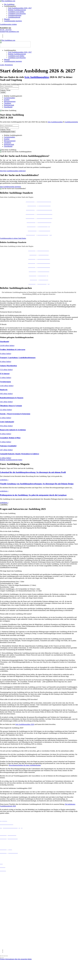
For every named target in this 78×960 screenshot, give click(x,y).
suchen (3, 92)
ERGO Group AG (6, 925)
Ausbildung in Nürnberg (8, 905)
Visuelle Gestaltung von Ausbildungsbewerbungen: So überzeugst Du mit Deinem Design (37, 484)
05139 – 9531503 (5, 30)
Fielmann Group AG (6, 928)
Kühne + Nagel (5, 932)
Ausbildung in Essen (6, 883)
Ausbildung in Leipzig (7, 896)
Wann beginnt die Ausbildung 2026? (11, 728)
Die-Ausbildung (9, 4)
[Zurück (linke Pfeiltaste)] (1, 957)
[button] (39, 513)
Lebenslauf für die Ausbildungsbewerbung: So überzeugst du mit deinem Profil (33, 472)
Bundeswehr (4, 914)
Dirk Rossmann (5, 921)
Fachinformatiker (9, 98)
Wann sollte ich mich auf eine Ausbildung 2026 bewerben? (19, 699)
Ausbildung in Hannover (8, 888)
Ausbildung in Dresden (7, 879)
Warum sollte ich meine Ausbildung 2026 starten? (16, 614)
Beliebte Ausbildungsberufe (17, 10)
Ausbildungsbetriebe (14, 15)
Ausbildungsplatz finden (8, 131)
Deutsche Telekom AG (7, 919)
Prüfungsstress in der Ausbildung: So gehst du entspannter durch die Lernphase (33, 495)
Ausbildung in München (8, 903)
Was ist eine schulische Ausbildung (11, 551)
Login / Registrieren (6, 65)
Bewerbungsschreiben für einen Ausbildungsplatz (25, 765)
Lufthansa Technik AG (7, 934)
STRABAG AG (5, 941)
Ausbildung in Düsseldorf (8, 881)
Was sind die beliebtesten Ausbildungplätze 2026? (16, 788)
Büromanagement (9, 101)
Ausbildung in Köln (6, 894)
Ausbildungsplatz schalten (8, 24)
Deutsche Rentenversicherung (9, 923)
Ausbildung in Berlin (7, 874)
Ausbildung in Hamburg (8, 887)
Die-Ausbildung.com (12, 946)
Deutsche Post (4, 917)
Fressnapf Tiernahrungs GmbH (10, 930)
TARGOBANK (5, 943)
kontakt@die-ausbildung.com (9, 31)
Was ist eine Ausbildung (7, 513)
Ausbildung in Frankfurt (8, 885)
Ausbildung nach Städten (16, 12)
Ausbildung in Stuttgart (7, 907)
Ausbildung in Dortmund (8, 877)
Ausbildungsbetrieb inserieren (9, 856)
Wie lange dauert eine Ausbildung (11, 571)
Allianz (2, 910)
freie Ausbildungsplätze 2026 (24, 724)
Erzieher (6, 99)
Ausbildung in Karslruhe (8, 892)
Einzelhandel (8, 107)
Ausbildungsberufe (14, 17)
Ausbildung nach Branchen (17, 13)
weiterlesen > (4, 480)
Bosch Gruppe (4, 912)
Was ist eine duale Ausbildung (9, 531)
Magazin (7, 19)
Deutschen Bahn (5, 916)
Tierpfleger (7, 103)
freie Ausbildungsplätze (55, 122)
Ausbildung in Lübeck (7, 897)
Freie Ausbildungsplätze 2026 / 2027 (20, 8)
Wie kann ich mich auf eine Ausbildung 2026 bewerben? (18, 747)
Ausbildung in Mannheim (8, 901)
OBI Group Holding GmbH (9, 936)
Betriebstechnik (9, 105)
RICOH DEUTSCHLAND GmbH (11, 937)
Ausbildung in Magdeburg (8, 899)
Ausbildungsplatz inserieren (13, 21)
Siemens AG (4, 939)
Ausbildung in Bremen (7, 876)
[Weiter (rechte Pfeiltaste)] (3, 957)
